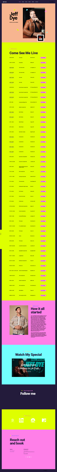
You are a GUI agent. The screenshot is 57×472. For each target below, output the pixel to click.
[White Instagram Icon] (30, 457)
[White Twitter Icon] (27, 457)
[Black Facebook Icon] (49, 1)
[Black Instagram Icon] (53, 1)
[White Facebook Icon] (25, 457)
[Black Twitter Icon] (50, 1)
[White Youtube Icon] (29, 457)
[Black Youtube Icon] (52, 1)
